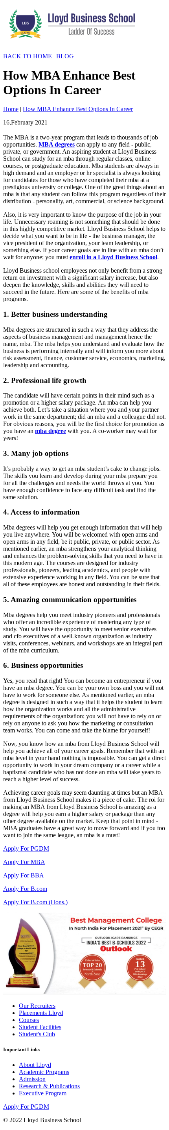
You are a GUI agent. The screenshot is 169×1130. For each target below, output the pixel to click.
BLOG (65, 56)
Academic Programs (44, 1072)
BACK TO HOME (27, 56)
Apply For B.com (25, 888)
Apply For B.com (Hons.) (35, 902)
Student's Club (37, 1034)
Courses (29, 1020)
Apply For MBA (24, 862)
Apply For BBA (23, 875)
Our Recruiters (37, 1005)
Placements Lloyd (41, 1012)
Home (10, 109)
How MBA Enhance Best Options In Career (78, 109)
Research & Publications (49, 1086)
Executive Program (42, 1093)
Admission (32, 1079)
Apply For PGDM (26, 848)
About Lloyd (35, 1064)
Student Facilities (40, 1027)
